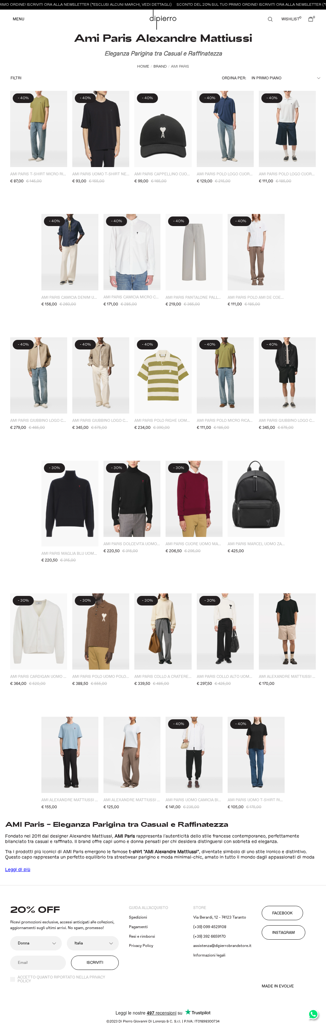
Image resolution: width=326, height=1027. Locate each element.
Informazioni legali (209, 955)
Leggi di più (17, 869)
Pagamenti (138, 927)
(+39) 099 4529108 (209, 927)
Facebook (282, 913)
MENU (18, 19)
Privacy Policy (141, 945)
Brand (160, 66)
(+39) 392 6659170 (209, 936)
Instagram (283, 932)
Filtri (16, 78)
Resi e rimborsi (142, 936)
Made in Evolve (278, 986)
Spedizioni (138, 917)
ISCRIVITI (95, 962)
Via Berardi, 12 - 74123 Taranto (219, 917)
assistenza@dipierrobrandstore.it (222, 945)
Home (143, 66)
